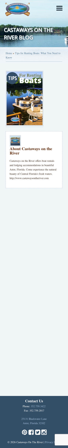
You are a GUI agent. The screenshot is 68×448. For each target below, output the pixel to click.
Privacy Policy (53, 442)
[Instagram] (44, 434)
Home (9, 53)
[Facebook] (31, 434)
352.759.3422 (38, 406)
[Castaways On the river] (17, 8)
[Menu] (59, 8)
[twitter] (38, 434)
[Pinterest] (24, 434)
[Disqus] (34, 243)
